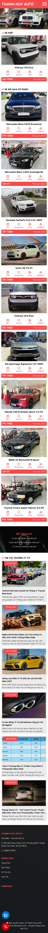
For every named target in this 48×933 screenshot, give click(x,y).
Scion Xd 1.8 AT (24, 268)
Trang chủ (5, 863)
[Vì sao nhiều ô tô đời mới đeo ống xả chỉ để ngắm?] (24, 705)
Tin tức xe (5, 872)
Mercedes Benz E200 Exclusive (24, 124)
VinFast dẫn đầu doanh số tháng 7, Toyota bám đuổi (23, 592)
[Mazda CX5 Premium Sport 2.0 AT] (24, 394)
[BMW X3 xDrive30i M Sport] (24, 442)
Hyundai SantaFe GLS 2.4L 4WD (24, 220)
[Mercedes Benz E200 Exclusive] (24, 106)
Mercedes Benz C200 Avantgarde (24, 172)
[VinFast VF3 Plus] (24, 298)
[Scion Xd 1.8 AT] (24, 250)
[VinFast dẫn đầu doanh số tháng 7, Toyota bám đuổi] (24, 574)
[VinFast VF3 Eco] (24, 50)
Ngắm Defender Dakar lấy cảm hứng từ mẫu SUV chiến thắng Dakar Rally (22, 636)
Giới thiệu (5, 867)
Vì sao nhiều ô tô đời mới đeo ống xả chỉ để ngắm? (22, 723)
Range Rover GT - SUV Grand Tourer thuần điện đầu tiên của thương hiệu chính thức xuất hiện (23, 811)
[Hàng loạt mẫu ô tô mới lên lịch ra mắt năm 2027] (24, 661)
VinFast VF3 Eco (24, 67)
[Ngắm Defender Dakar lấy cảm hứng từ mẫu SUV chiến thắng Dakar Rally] (24, 617)
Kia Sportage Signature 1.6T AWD (24, 364)
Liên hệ (4, 877)
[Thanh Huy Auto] (21, 4)
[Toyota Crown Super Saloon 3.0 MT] (24, 490)
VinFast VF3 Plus (24, 316)
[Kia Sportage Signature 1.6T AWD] (24, 346)
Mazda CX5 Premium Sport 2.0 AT (24, 412)
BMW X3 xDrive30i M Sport (24, 460)
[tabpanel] (24, 14)
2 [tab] (24, 25)
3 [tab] (26, 25)
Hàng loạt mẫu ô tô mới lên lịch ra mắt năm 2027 (22, 679)
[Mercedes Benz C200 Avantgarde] (24, 154)
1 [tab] (21, 25)
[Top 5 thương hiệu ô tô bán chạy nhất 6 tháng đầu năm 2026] (24, 749)
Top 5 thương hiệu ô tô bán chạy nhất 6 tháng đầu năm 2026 (22, 767)
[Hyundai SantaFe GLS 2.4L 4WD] (24, 202)
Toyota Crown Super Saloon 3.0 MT (24, 508)
